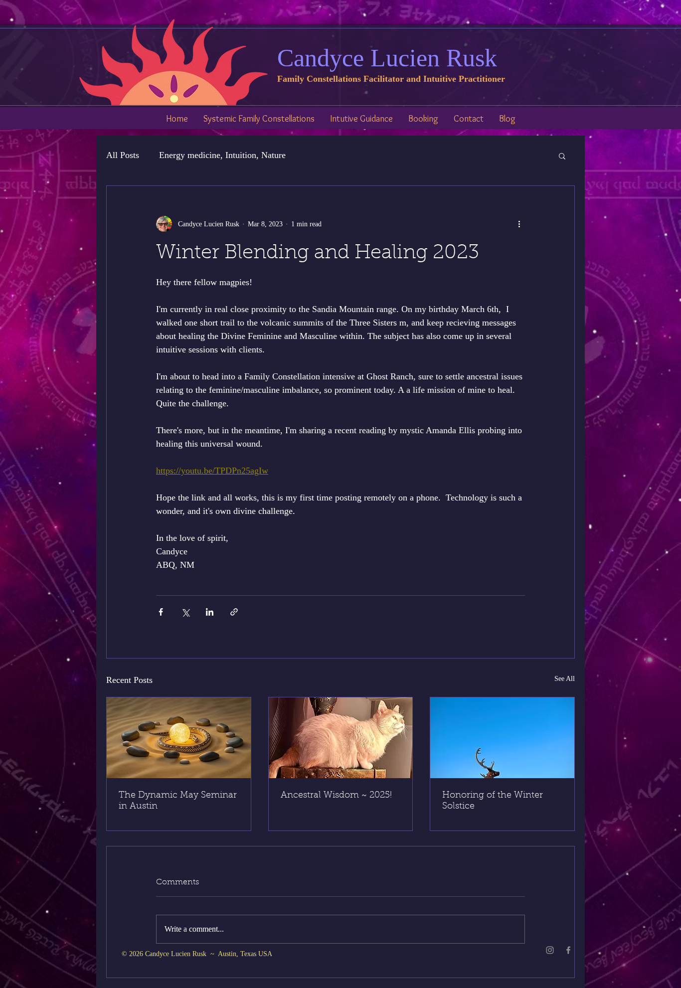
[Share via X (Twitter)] (185, 612)
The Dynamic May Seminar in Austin (178, 801)
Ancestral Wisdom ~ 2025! (336, 795)
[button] (562, 156)
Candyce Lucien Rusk (387, 58)
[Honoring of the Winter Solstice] (502, 737)
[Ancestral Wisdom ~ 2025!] (341, 737)
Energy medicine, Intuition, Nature (222, 155)
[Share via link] (234, 612)
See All (564, 678)
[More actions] (519, 224)
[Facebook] (568, 950)
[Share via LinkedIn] (209, 612)
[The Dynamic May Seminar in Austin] (179, 737)
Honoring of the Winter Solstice (492, 801)
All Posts (122, 155)
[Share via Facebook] (161, 612)
